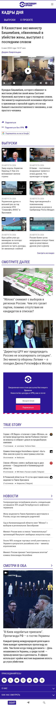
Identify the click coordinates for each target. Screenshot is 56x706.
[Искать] (44, 702)
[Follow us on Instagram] (23, 680)
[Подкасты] (42, 680)
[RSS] (35, 680)
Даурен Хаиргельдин (11, 52)
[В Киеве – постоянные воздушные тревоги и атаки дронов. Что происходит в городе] (42, 155)
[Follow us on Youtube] (16, 680)
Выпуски (9, 19)
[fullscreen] (51, 83)
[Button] (9, 123)
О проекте (26, 19)
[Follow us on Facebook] (4, 680)
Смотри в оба (15, 565)
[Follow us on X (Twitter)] (10, 680)
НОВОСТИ (10, 496)
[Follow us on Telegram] (29, 680)
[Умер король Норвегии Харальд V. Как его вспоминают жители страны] (14, 155)
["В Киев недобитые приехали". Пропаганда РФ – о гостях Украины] (28, 599)
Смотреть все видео (45, 253)
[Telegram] (28, 702)
